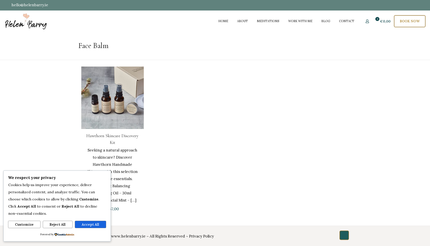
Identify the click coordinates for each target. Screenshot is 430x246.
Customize (24, 224)
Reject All (57, 224)
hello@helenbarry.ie (29, 4)
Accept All (90, 224)
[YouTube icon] (398, 5)
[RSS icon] (420, 5)
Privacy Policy (201, 236)
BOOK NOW (410, 21)
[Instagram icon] (409, 5)
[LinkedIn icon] (404, 5)
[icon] (415, 5)
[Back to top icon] (344, 235)
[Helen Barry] (26, 21)
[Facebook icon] (393, 5)
